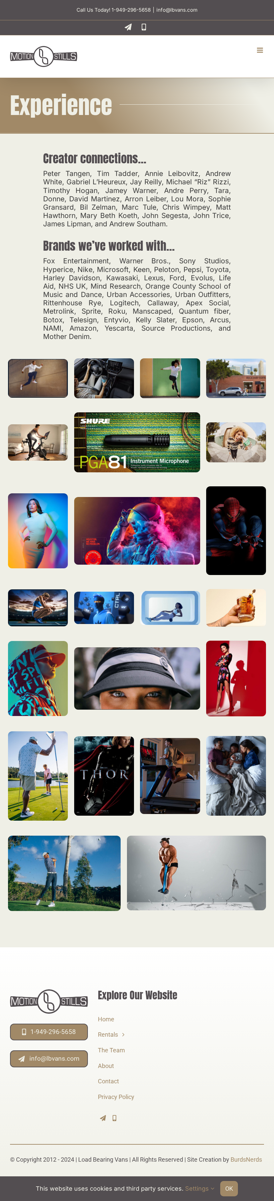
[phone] (114, 1118)
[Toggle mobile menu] (260, 50)
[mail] (103, 1118)
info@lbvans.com (176, 10)
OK (229, 1188)
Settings (198, 1188)
